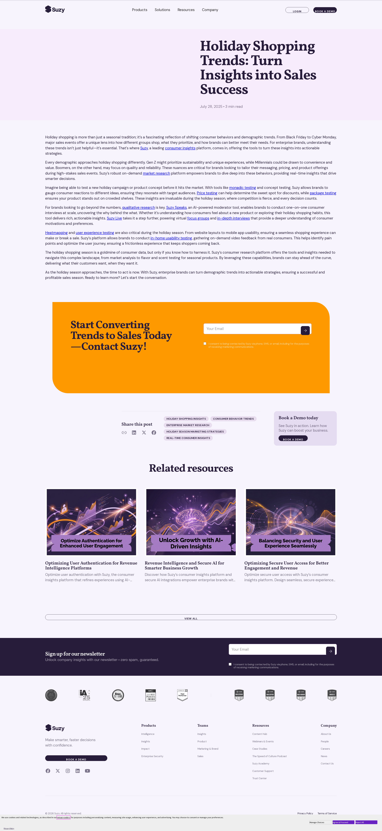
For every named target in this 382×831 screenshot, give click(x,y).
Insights (145, 741)
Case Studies (259, 748)
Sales (200, 756)
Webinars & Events (263, 741)
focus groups (198, 218)
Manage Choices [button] (317, 822)
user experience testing (95, 232)
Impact (145, 748)
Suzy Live (114, 218)
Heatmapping (56, 232)
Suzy (144, 148)
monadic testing (242, 187)
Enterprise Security (152, 756)
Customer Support (263, 771)
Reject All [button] (359, 822)
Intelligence (147, 734)
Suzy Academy (260, 763)
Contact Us (327, 763)
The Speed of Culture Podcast (269, 756)
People (325, 741)
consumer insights (180, 148)
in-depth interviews (233, 218)
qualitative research (138, 207)
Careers (325, 748)
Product (202, 741)
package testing (323, 193)
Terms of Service (327, 813)
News (324, 756)
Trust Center (259, 778)
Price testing (207, 193)
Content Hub (259, 734)
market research (156, 173)
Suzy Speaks (176, 207)
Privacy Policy (305, 813)
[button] (139, 10)
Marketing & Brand (207, 748)
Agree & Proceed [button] (340, 822)
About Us (326, 734)
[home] (55, 10)
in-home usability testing (171, 238)
